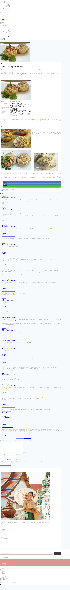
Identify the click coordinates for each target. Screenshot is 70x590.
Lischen (3, 243)
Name (17, 454)
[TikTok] (6, 579)
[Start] (1, 63)
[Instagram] (1, 23)
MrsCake (3, 225)
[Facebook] (1, 579)
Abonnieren (57, 553)
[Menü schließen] (0, 569)
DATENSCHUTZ (4, 564)
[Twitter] (2, 579)
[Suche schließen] (1, 581)
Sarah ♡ (3, 299)
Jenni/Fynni (4, 384)
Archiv (2, 537)
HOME (3, 14)
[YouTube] (3, 23)
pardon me (4, 363)
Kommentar (26, 452)
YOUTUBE (4, 19)
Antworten (4, 207)
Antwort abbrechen (27, 438)
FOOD (3, 16)
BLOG (3, 15)
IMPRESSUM (4, 563)
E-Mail (18, 457)
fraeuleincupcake (5, 338)
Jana (3, 289)
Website (18, 459)
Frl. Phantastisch (5, 329)
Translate (10, 530)
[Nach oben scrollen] (1, 567)
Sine (3, 208)
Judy (3, 265)
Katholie (3, 253)
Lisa (3, 316)
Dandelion (4, 393)
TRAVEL (3, 18)
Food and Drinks (4, 190)
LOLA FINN (4, 355)
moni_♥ (3, 405)
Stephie (3, 196)
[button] (5, 182)
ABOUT (3, 20)
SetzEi (3, 425)
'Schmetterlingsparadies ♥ (7, 412)
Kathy (3, 234)
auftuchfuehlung (5, 279)
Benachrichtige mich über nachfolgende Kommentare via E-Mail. (14, 463)
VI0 (2, 347)
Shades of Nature (5, 417)
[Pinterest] (2, 23)
